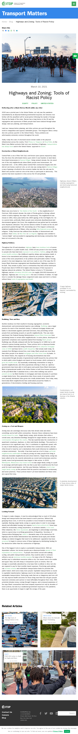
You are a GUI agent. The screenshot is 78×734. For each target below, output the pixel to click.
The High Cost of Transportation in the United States (11, 620)
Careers (5, 715)
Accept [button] (67, 731)
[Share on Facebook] (6, 30)
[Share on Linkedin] (8, 30)
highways (28, 247)
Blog (11, 22)
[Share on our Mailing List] (17, 30)
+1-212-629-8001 (25, 714)
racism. (43, 146)
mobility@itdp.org (25, 712)
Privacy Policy (58, 731)
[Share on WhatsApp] (11, 30)
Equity (25, 103)
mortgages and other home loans (35, 353)
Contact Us (7, 712)
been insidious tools (43, 247)
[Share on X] (3, 30)
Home (4, 22)
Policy (34, 103)
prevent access (7, 374)
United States (47, 103)
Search (72, 713)
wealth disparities (29, 349)
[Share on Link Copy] (14, 30)
